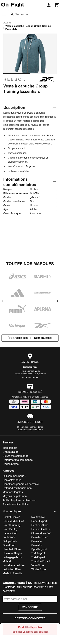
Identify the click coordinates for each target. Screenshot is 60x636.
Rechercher (22, 14)
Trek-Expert (38, 557)
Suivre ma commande (15, 456)
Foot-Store (9, 537)
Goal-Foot (8, 545)
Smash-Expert (39, 537)
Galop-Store (10, 541)
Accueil (7, 22)
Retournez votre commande (30, 429)
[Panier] (56, 5)
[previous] (2, 301)
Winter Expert (39, 569)
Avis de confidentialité (16, 504)
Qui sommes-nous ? (14, 476)
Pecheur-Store (39, 525)
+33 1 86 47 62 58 (30, 377)
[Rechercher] (12, 14)
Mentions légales (13, 492)
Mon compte (10, 448)
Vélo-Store (37, 565)
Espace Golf (10, 533)
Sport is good (39, 549)
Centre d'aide (10, 452)
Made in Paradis (12, 573)
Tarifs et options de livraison (19, 500)
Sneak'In (36, 541)
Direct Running (11, 525)
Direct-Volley (10, 529)
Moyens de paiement (15, 496)
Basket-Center (11, 517)
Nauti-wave (38, 517)
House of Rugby (12, 553)
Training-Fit (38, 553)
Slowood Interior (41, 533)
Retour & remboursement (17, 488)
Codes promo (11, 464)
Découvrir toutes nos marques (30, 338)
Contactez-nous (30, 367)
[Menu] (4, 14)
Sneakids (36, 545)
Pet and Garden (40, 529)
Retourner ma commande (18, 460)
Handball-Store (12, 549)
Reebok (14, 79)
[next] (57, 301)
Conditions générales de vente (21, 484)
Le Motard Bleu (12, 569)
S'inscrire (30, 607)
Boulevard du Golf (13, 521)
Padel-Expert (39, 521)
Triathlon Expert (40, 561)
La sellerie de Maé (13, 565)
